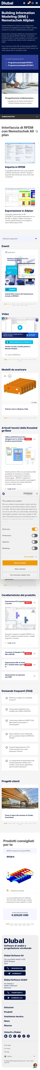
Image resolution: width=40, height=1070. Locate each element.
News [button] (7, 1021)
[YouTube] (10, 1036)
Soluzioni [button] (9, 1007)
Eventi (5, 246)
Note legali (7, 1045)
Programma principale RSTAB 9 (20, 65)
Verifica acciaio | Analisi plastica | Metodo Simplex (17, 348)
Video (5, 314)
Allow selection (20, 569)
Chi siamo (7, 1048)
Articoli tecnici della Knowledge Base (19, 429)
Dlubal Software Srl (14, 956)
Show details (29, 556)
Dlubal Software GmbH (15, 980)
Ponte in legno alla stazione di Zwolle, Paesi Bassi (19, 816)
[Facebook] (14, 1036)
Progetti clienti (11, 781)
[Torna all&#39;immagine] (9, 376)
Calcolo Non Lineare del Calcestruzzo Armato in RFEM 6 (19, 295)
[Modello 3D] (5, 376)
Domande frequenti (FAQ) (17, 691)
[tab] (20, 105)
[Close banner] (37, 493)
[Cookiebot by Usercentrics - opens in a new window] (24, 493)
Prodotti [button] (8, 1012)
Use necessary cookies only (20, 575)
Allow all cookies (20, 563)
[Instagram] (28, 1036)
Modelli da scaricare (14, 369)
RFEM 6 (10, 857)
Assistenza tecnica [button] (13, 1016)
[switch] (35, 535)
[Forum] (5, 1036)
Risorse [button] (8, 1026)
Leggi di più (11, 489)
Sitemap (6, 1052)
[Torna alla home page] (7, 3)
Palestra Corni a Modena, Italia (16, 409)
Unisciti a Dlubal (12, 1032)
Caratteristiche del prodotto (19, 595)
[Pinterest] (19, 1036)
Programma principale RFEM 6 (20, 63)
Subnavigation (8, 117)
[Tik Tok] (23, 1036)
